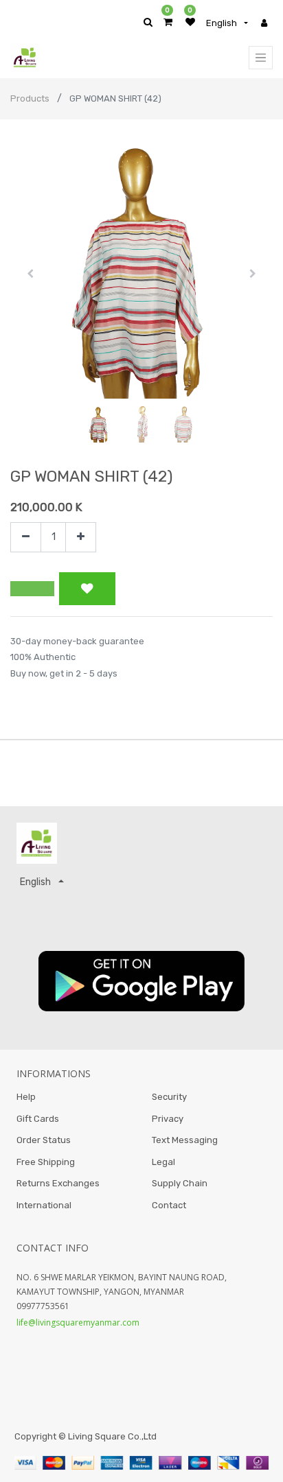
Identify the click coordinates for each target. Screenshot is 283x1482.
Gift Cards (37, 1119)
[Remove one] (25, 537)
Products (29, 98)
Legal (163, 1162)
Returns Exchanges (58, 1183)
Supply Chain (179, 1183)
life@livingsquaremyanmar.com (77, 1322)
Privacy (167, 1119)
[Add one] (80, 537)
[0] (168, 22)
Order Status (43, 1140)
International (43, 1205)
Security (169, 1097)
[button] (29, 274)
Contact (169, 1205)
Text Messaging (185, 1140)
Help (26, 1097)
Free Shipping (45, 1162)
